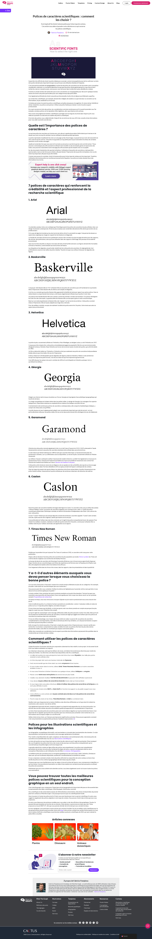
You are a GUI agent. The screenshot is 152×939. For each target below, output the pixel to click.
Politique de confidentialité (83, 934)
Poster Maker (70, 3)
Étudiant (86, 905)
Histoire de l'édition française (65, 462)
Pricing (89, 3)
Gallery (60, 3)
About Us (110, 3)
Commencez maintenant (141, 3)
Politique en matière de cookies (100, 934)
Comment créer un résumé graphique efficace (123, 914)
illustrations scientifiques (62, 738)
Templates (81, 3)
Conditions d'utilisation (116, 934)
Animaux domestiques (84, 844)
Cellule (54, 905)
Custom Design (100, 3)
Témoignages (40, 908)
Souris (54, 910)
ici (74, 719)
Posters (70, 912)
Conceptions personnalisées (104, 905)
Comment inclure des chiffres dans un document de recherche (123, 909)
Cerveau (54, 902)
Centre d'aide (104, 909)
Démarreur (87, 902)
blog (61, 810)
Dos (8, 10)
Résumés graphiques (74, 906)
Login (126, 3)
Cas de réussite (40, 910)
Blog (117, 3)
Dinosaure (60, 843)
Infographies (72, 909)
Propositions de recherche (42, 597)
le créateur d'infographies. (72, 751)
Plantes (36, 843)
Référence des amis (42, 905)
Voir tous (55, 913)
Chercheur (87, 908)
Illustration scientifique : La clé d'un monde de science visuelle (123, 903)
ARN (53, 908)
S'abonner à (93, 870)
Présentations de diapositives (73, 902)
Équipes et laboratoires (91, 910)
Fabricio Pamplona (57, 33)
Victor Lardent (84, 557)
